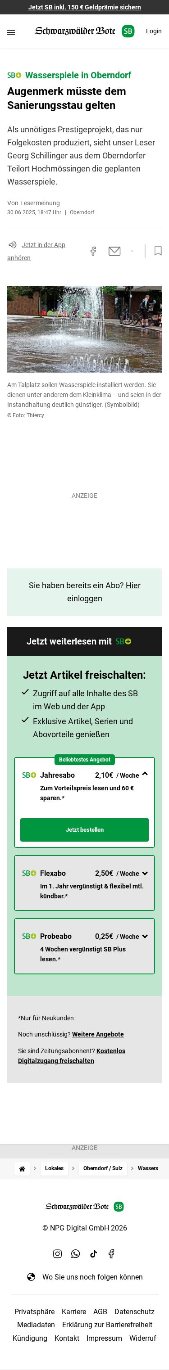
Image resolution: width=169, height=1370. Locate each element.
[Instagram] (57, 1253)
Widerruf (142, 1338)
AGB (100, 1311)
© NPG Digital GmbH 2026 (84, 1228)
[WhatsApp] (76, 1253)
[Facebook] (112, 1253)
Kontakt (67, 1338)
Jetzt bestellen (85, 829)
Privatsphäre (34, 1311)
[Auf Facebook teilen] (93, 251)
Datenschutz (134, 1311)
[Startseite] (22, 1168)
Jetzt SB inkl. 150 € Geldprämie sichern (84, 7)
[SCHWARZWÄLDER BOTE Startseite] (84, 31)
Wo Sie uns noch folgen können (92, 1277)
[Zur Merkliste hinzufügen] (155, 251)
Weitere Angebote (98, 1034)
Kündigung (30, 1338)
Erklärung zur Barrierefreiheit (107, 1324)
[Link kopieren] (77, 251)
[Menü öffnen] (11, 32)
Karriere (74, 1311)
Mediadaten (36, 1324)
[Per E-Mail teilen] (114, 251)
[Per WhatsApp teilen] (132, 251)
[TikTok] (94, 1253)
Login (154, 31)
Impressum (104, 1338)
